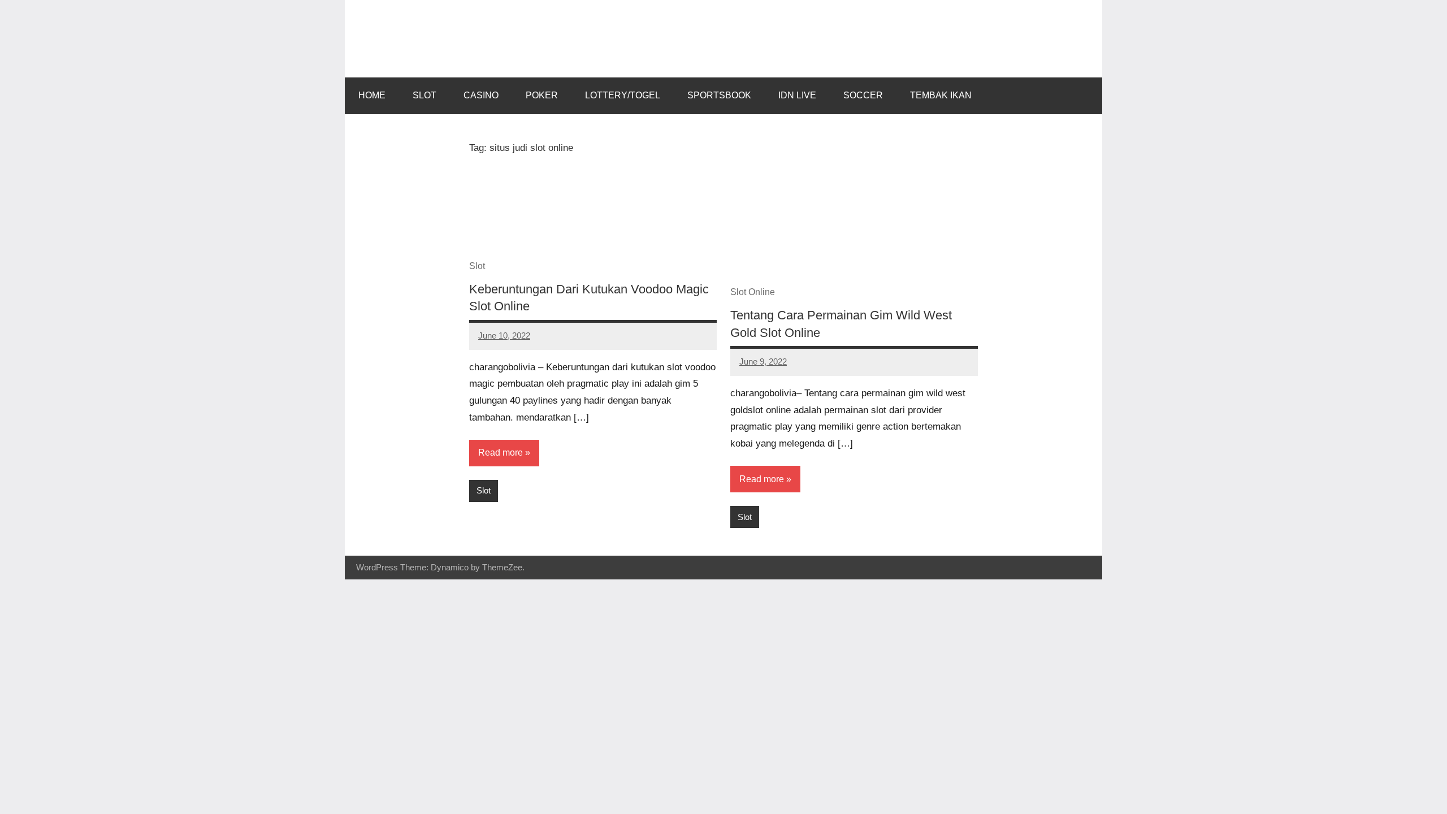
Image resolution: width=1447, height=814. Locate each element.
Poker (542, 95)
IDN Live (797, 95)
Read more (500, 452)
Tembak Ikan (941, 95)
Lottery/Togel (622, 95)
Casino (481, 95)
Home (371, 95)
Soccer (863, 95)
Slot (424, 95)
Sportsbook (719, 95)
